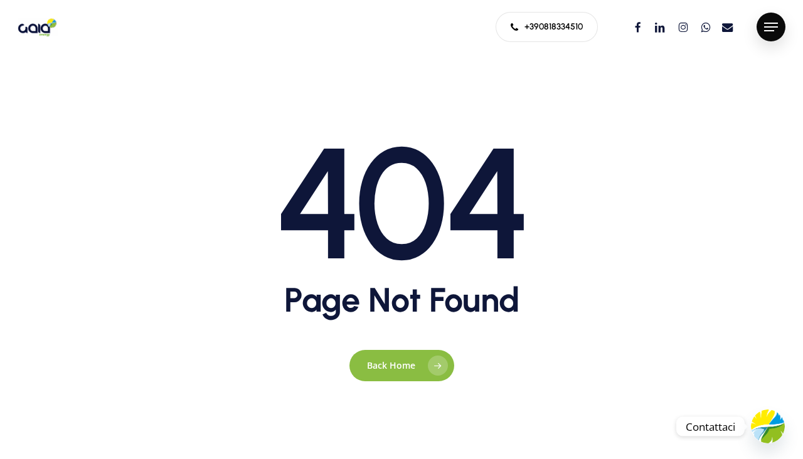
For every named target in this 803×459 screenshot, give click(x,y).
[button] (771, 27)
